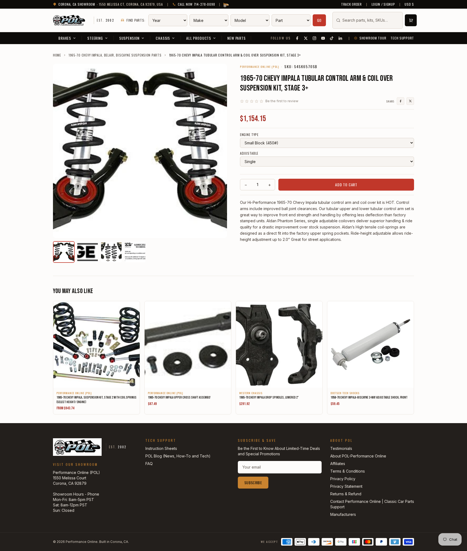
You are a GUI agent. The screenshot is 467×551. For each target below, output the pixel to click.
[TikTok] (332, 38)
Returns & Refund (345, 494)
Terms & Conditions (347, 471)
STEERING (95, 38)
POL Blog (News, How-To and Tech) (178, 456)
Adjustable (249, 153)
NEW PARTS (236, 38)
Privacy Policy (342, 478)
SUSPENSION (129, 38)
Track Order (351, 4)
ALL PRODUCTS (198, 38)
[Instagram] (314, 38)
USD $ (409, 4)
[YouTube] (323, 38)
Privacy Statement (346, 486)
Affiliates (337, 463)
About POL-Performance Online (358, 456)
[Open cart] (411, 20)
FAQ (149, 463)
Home (57, 55)
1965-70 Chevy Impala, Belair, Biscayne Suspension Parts (115, 55)
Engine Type (249, 134)
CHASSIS (163, 38)
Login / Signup (383, 4)
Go (319, 20)
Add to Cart (346, 184)
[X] (306, 38)
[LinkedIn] (340, 38)
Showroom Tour (372, 38)
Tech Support (402, 38)
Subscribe (253, 482)
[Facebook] (297, 38)
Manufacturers (343, 514)
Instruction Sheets (161, 448)
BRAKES (64, 38)
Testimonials (341, 448)
